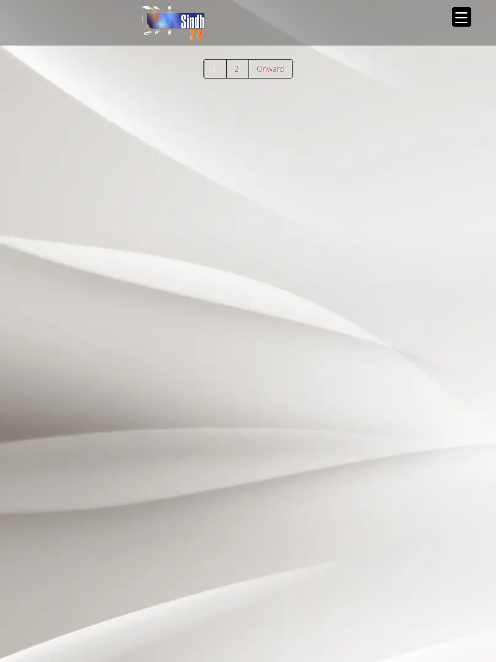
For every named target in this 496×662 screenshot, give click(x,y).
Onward (270, 68)
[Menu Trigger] (461, 17)
